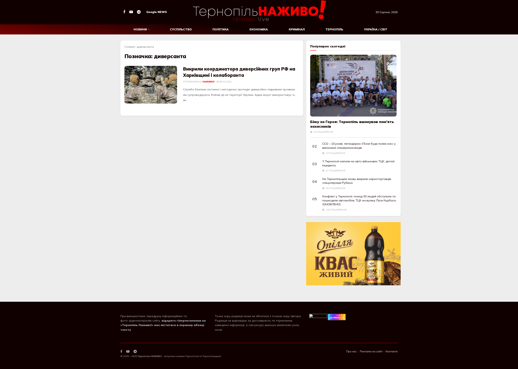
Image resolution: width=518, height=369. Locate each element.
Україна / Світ (375, 29)
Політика (220, 29)
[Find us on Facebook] (124, 12)
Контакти (392, 351)
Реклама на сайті (371, 351)
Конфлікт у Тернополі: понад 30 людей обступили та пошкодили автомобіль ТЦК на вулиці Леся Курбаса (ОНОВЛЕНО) (359, 200)
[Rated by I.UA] (318, 317)
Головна (129, 46)
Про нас (351, 351)
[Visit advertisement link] (353, 253)
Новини (140, 29)
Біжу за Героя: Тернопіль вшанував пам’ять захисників (352, 124)
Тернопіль (334, 29)
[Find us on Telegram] (139, 12)
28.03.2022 (225, 81)
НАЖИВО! (208, 81)
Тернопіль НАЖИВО (150, 356)
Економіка (258, 29)
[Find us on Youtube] (131, 12)
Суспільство (181, 29)
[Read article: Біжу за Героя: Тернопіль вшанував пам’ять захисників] (353, 86)
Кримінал (297, 29)
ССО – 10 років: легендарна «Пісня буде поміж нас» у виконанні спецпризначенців (359, 146)
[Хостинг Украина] (337, 317)
